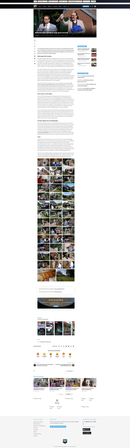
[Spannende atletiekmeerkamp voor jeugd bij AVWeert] (93, 55)
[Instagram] (89, 422)
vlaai (50, 341)
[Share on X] (35, 46)
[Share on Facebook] (35, 44)
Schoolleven (36, 386)
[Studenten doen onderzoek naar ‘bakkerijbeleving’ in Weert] (73, 382)
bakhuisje (42, 341)
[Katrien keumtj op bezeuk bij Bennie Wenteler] (93, 65)
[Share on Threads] (35, 53)
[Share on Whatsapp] (35, 49)
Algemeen (38, 35)
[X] (84, 422)
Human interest (84, 386)
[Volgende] (73, 328)
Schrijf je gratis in (58, 291)
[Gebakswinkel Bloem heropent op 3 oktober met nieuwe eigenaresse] (93, 60)
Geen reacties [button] (70, 371)
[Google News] (88, 422)
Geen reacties (58, 35)
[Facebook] (83, 422)
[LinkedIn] (91, 422)
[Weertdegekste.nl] (35, 6)
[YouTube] (86, 422)
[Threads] (93, 422)
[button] (68, 6)
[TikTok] (83, 424)
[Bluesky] (95, 422)
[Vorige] (39, 328)
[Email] (35, 58)
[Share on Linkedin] (35, 51)
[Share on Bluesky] (35, 56)
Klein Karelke (46, 341)
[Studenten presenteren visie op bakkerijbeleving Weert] (57, 382)
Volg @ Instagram (57, 403)
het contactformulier (59, 288)
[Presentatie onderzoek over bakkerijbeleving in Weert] (41, 382)
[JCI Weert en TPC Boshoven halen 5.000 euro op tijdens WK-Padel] (93, 50)
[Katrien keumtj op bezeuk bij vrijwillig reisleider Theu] (89, 382)
